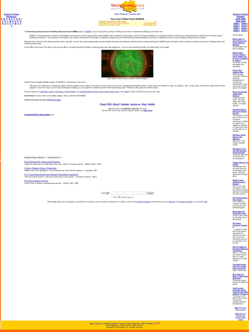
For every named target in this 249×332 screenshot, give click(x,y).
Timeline (132, 14)
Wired (127, 92)
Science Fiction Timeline (240, 15)
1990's (244, 28)
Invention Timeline (186, 202)
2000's (236, 31)
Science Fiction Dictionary (11, 15)
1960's (236, 26)
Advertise (149, 323)
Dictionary (124, 14)
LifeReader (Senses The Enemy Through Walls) (58, 92)
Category (122, 323)
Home (117, 14)
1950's (244, 24)
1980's (236, 28)
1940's (236, 24)
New (138, 14)
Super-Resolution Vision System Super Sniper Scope (99, 92)
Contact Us (136, 323)
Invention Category (144, 202)
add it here (148, 110)
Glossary (171, 202)
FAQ (143, 323)
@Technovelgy (54, 100)
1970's (244, 26)
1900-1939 (240, 21)
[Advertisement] (11, 68)
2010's (244, 31)
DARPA (88, 32)
